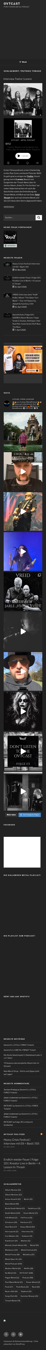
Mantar (25, 1241)
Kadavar (27, 1236)
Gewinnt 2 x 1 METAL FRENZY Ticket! (20, 1050)
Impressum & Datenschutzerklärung (18, 1341)
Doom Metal (30, 1213)
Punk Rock (22, 1287)
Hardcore (26, 1222)
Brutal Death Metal (15, 1208)
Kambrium (11, 1241)
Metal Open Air (13, 1259)
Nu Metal (10, 1273)
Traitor (30, 176)
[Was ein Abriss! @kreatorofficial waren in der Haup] (23, 551)
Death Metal (12, 1213)
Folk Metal (11, 1218)
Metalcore (11, 1250)
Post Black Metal (14, 1282)
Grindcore (11, 1222)
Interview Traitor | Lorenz (17, 78)
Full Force (26, 1218)
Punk (9, 1287)
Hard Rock (11, 1227)
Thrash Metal (12, 1301)
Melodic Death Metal (16, 1245)
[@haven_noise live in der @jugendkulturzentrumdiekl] (23, 631)
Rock (36, 1287)
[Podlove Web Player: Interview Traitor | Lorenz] (23, 141)
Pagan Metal (12, 1278)
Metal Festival (29, 1250)
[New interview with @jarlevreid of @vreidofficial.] (23, 591)
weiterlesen (9, 206)
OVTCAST (26, 1273)
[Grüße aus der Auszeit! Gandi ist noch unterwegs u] (23, 431)
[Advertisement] (23, 32)
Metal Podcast (13, 1264)
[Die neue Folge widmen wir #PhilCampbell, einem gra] (23, 751)
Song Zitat (11, 1296)
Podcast (27, 1278)
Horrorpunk (11, 1231)
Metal (34, 1245)
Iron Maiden (12, 1236)
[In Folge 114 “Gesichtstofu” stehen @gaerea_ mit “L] (23, 671)
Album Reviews (13, 1195)
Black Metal (12, 1204)
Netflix (28, 1268)
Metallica (28, 1254)
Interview (27, 1231)
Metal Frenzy (12, 1254)
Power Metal (33, 1282)
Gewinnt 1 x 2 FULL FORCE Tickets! (19, 1045)
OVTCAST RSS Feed (14, 1134)
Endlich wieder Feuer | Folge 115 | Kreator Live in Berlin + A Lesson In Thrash (27, 281)
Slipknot (26, 1291)
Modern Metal (13, 1268)
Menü (24, 62)
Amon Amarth (13, 1199)
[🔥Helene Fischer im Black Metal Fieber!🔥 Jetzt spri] (23, 711)
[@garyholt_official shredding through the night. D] (23, 511)
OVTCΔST (12, 3)
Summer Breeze (29, 1296)
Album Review (13, 1190)
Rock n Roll (11, 1291)
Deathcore (34, 1208)
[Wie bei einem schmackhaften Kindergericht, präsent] (23, 791)
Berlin (28, 1199)
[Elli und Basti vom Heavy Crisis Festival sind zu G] (23, 471)
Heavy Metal (27, 1227)
